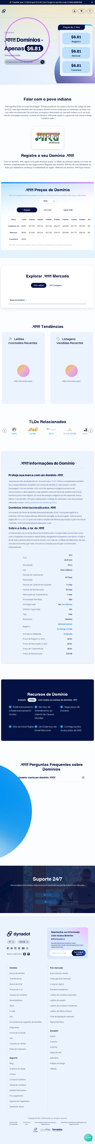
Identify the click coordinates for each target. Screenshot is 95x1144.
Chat (49, 902)
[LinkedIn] (15, 948)
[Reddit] (27, 948)
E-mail (48, 895)
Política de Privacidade (13, 1123)
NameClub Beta (57, 1022)
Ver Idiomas (67, 604)
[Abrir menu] (90, 11)
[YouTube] (23, 948)
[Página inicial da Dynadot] (4, 11)
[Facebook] (8, 948)
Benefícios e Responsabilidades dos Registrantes (74, 1123)
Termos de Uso (26, 1123)
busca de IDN (23, 519)
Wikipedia (68, 634)
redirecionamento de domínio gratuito (40, 502)
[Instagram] (12, 948)
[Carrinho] (81, 11)
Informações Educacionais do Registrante (45, 1123)
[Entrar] (74, 11)
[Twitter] (19, 948)
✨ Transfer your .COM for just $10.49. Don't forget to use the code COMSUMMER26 (45, 2)
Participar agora (78, 953)
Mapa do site (55, 1052)
